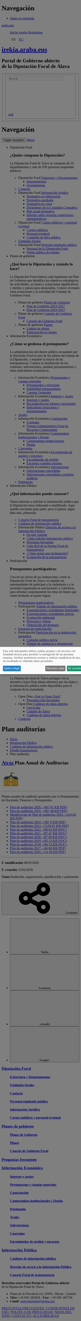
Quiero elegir (12, 668)
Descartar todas (55, 668)
